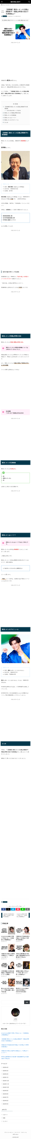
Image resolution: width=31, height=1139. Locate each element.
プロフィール (24, 1132)
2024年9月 (5, 1090)
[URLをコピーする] (27, 909)
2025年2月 (5, 1074)
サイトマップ (17, 1132)
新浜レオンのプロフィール (11, 120)
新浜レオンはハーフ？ (10, 117)
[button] (3, 909)
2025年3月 (5, 1070)
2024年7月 (5, 1097)
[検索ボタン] (29, 2)
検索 (27, 1002)
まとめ (6, 122)
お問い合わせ (15, 1134)
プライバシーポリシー (9, 1132)
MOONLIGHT (15, 2)
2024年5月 (5, 1104)
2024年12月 (6, 1080)
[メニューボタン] (2, 2)
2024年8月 (5, 1094)
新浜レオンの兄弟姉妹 (10, 115)
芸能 (4, 1118)
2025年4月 (5, 1067)
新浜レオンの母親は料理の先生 (13, 113)
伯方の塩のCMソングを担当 (14, 110)
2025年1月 (5, 1077)
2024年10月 (6, 1087)
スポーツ (5, 1114)
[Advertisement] (15, 58)
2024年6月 (5, 1100)
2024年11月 (6, 1084)
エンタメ (4, 16)
